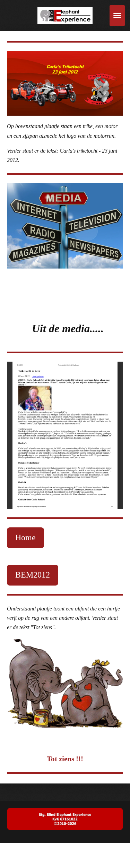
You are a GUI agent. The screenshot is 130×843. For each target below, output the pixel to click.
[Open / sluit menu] (117, 15)
